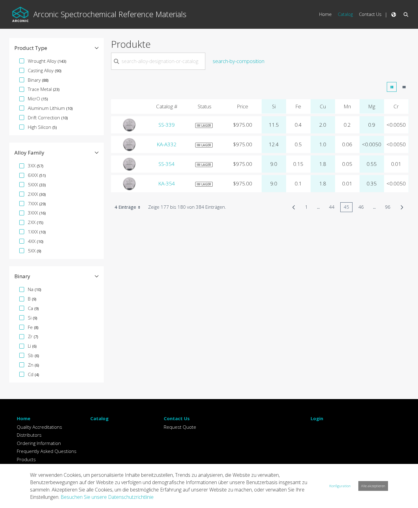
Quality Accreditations (39, 427)
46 (362, 208)
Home (23, 418)
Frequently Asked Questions (47, 451)
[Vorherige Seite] (293, 207)
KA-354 (166, 183)
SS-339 (167, 124)
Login (317, 418)
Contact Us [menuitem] (370, 14)
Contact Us (177, 418)
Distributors (29, 435)
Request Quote (180, 427)
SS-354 (167, 163)
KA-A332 (167, 144)
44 (333, 208)
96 (389, 208)
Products (26, 459)
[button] (56, 48)
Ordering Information (39, 443)
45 (348, 208)
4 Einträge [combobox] (125, 207)
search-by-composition (238, 61)
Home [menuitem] (325, 14)
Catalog (99, 418)
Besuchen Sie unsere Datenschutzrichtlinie (107, 497)
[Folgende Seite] (402, 207)
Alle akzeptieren (373, 486)
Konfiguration (340, 486)
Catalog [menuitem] (345, 14)
